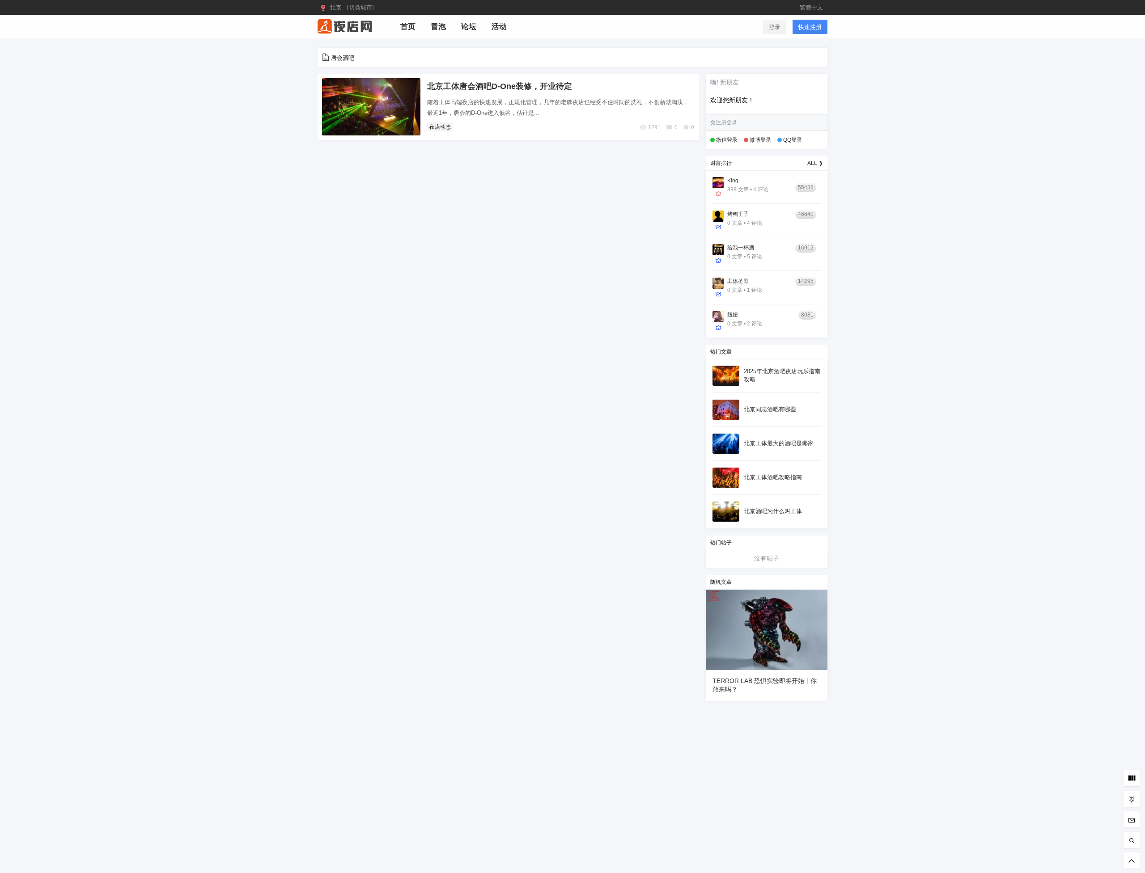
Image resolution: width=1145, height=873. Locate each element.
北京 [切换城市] (352, 7)
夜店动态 (440, 127)
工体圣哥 (738, 281)
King (732, 180)
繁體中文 (811, 7)
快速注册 (810, 27)
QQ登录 (792, 140)
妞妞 (732, 315)
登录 (774, 27)
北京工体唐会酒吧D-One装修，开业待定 (499, 86)
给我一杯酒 (740, 248)
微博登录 (760, 140)
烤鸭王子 (738, 214)
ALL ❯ (815, 163)
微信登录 (727, 140)
